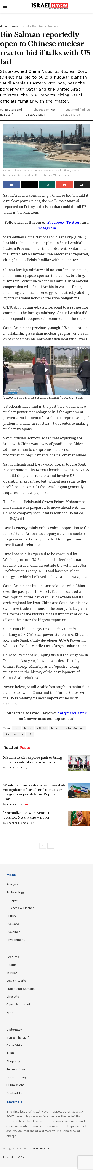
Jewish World (16, 980)
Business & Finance (20, 908)
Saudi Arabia (14, 734)
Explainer (13, 932)
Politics (11, 1053)
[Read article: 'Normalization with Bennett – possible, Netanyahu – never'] (79, 818)
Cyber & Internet (18, 1004)
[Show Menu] (5, 6)
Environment (15, 939)
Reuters (11, 109)
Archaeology (15, 892)
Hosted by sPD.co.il (16, 1157)
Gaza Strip (14, 1045)
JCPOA (41, 728)
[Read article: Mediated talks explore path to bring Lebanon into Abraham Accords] (79, 763)
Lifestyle (12, 996)
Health (11, 964)
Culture (11, 916)
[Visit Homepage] (49, 6)
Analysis (12, 884)
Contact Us (14, 1093)
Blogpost (13, 900)
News (15, 26)
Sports (11, 1012)
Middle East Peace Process (40, 26)
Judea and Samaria (20, 988)
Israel (28, 728)
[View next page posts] (50, 846)
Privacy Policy (16, 1077)
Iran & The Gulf (17, 1037)
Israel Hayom (40, 1148)
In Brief (11, 972)
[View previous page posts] (42, 846)
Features (12, 957)
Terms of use (16, 1069)
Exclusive (13, 923)
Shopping (13, 1061)
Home (4, 26)
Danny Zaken (15, 767)
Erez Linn (12, 804)
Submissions (15, 1085)
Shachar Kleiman (17, 823)
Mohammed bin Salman (67, 728)
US (30, 734)
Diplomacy (14, 1029)
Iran (16, 728)
